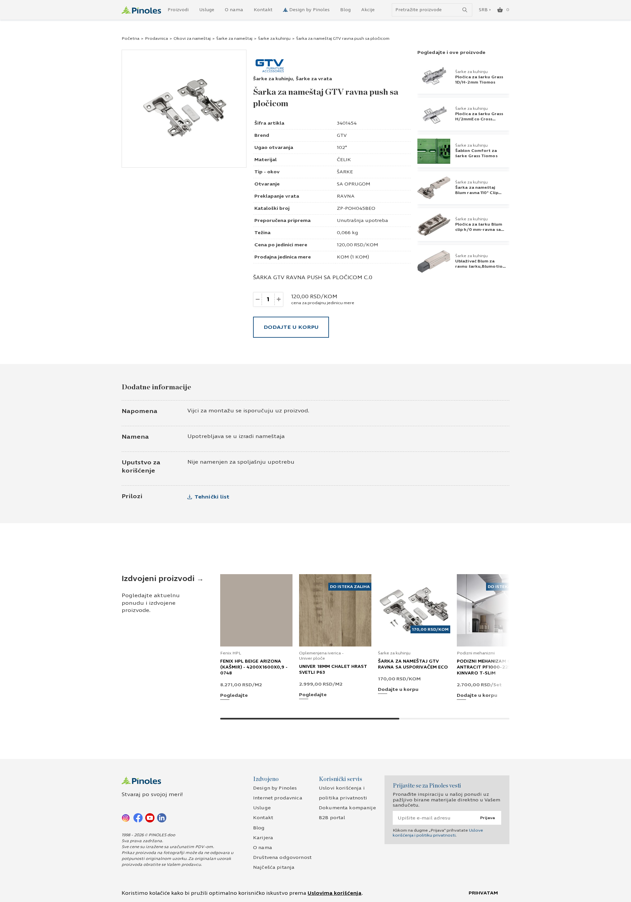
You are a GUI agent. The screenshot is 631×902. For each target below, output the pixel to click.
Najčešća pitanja (273, 867)
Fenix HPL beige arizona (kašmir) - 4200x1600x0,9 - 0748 (254, 667)
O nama (234, 9)
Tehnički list (212, 497)
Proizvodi (178, 9)
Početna (130, 38)
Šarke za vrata (314, 79)
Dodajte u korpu (291, 327)
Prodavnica (156, 38)
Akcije (368, 9)
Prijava (487, 818)
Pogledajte (234, 695)
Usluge (206, 9)
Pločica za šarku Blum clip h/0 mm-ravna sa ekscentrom (478, 229)
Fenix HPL (230, 653)
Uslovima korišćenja (335, 893)
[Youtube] (149, 817)
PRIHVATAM (483, 893)
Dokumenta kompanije (347, 808)
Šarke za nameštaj (234, 38)
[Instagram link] (126, 817)
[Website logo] (141, 10)
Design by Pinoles (309, 9)
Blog (345, 9)
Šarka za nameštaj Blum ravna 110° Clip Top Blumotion (476, 192)
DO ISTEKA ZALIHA (350, 586)
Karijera (263, 838)
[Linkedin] (161, 817)
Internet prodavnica (277, 798)
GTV (342, 135)
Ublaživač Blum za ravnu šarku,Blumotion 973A (480, 266)
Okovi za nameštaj (192, 38)
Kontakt (263, 9)
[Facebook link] (138, 817)
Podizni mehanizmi (476, 653)
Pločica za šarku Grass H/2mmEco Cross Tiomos (479, 119)
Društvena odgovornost (282, 857)
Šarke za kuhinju (274, 38)
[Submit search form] (464, 10)
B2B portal (332, 817)
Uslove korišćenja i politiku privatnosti (438, 832)
